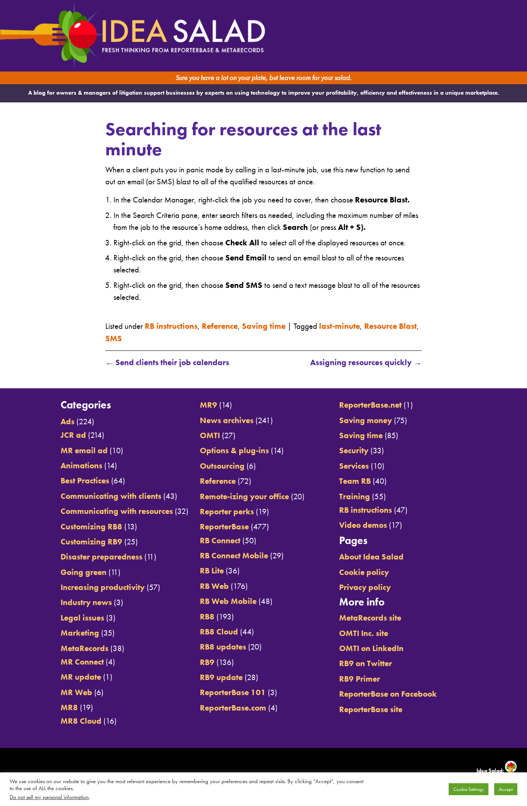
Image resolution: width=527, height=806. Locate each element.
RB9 (207, 662)
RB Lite (212, 570)
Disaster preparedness (101, 556)
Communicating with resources (117, 511)
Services (354, 466)
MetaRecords (84, 648)
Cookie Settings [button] (468, 789)
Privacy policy (365, 587)
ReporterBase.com (233, 707)
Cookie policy (364, 572)
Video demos (363, 525)
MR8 (69, 707)
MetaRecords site (370, 617)
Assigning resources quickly (366, 362)
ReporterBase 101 (233, 692)
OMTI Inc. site (363, 633)
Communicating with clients (111, 496)
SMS (113, 338)
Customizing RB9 (91, 541)
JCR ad (73, 435)
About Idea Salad (371, 556)
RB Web (214, 586)
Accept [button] (506, 789)
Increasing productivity (103, 587)
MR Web (76, 692)
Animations (81, 465)
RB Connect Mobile (234, 555)
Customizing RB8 (91, 526)
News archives (226, 420)
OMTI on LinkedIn (371, 648)
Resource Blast (390, 326)
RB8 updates (223, 646)
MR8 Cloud (81, 721)
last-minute (339, 326)
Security (353, 450)
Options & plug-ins (234, 450)
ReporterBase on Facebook (388, 694)
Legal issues (82, 617)
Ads (67, 421)
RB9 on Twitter (365, 663)
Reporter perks (227, 511)
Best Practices (85, 480)
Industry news (86, 602)
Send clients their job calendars (167, 362)
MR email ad (84, 450)
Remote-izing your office (244, 496)
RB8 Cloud (219, 631)
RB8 (207, 616)
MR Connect (82, 661)
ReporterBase (224, 526)
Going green (83, 572)
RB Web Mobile (228, 601)
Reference (220, 326)
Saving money (365, 420)
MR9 (208, 405)
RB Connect (220, 540)
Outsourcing (222, 466)
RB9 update (221, 677)
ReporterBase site (370, 709)
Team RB (355, 481)
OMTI (210, 435)
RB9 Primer (359, 678)
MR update (81, 677)
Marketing (80, 632)
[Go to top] (459, 379)
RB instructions (171, 326)
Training (354, 496)
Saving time (263, 326)
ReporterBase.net (370, 405)
